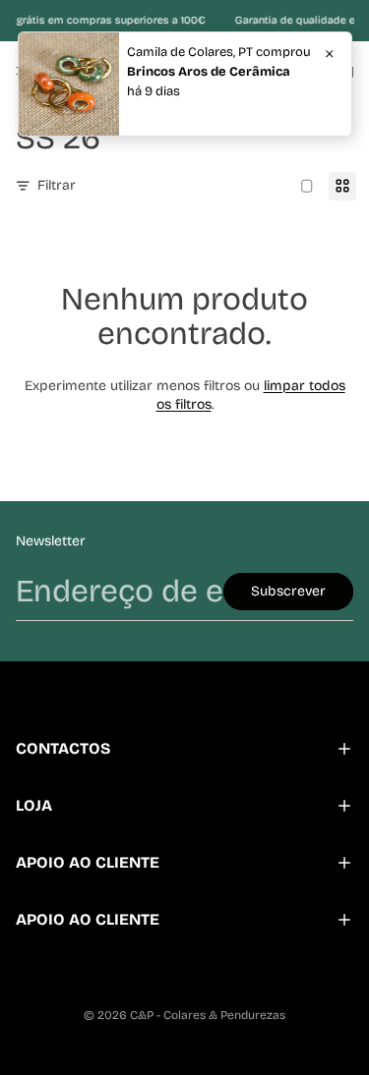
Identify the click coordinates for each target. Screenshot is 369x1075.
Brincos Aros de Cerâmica (208, 72)
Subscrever (288, 591)
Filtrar (56, 185)
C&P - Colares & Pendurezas (207, 1015)
